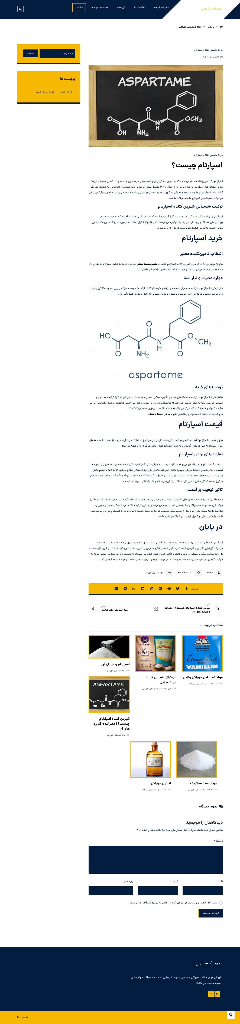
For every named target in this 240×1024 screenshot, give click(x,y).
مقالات (211, 684)
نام (220, 881)
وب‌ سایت (127, 881)
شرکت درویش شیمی (45, 92)
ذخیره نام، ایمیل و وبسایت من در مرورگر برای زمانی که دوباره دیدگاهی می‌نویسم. (173, 903)
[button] (20, 9)
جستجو (30, 53)
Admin (210, 572)
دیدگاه (218, 841)
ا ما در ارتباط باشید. (160, 414)
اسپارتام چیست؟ (197, 166)
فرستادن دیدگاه (211, 913)
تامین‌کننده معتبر (147, 264)
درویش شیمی (66, 92)
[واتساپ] (211, 994)
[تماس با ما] (217, 994)
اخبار (217, 684)
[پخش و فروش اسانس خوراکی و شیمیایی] (211, 9)
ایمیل (174, 881)
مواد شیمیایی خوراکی (154, 572)
